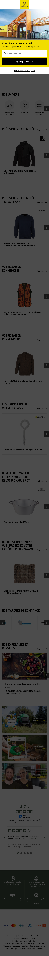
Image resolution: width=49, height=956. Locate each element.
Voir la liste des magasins (24, 71)
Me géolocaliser (26, 62)
